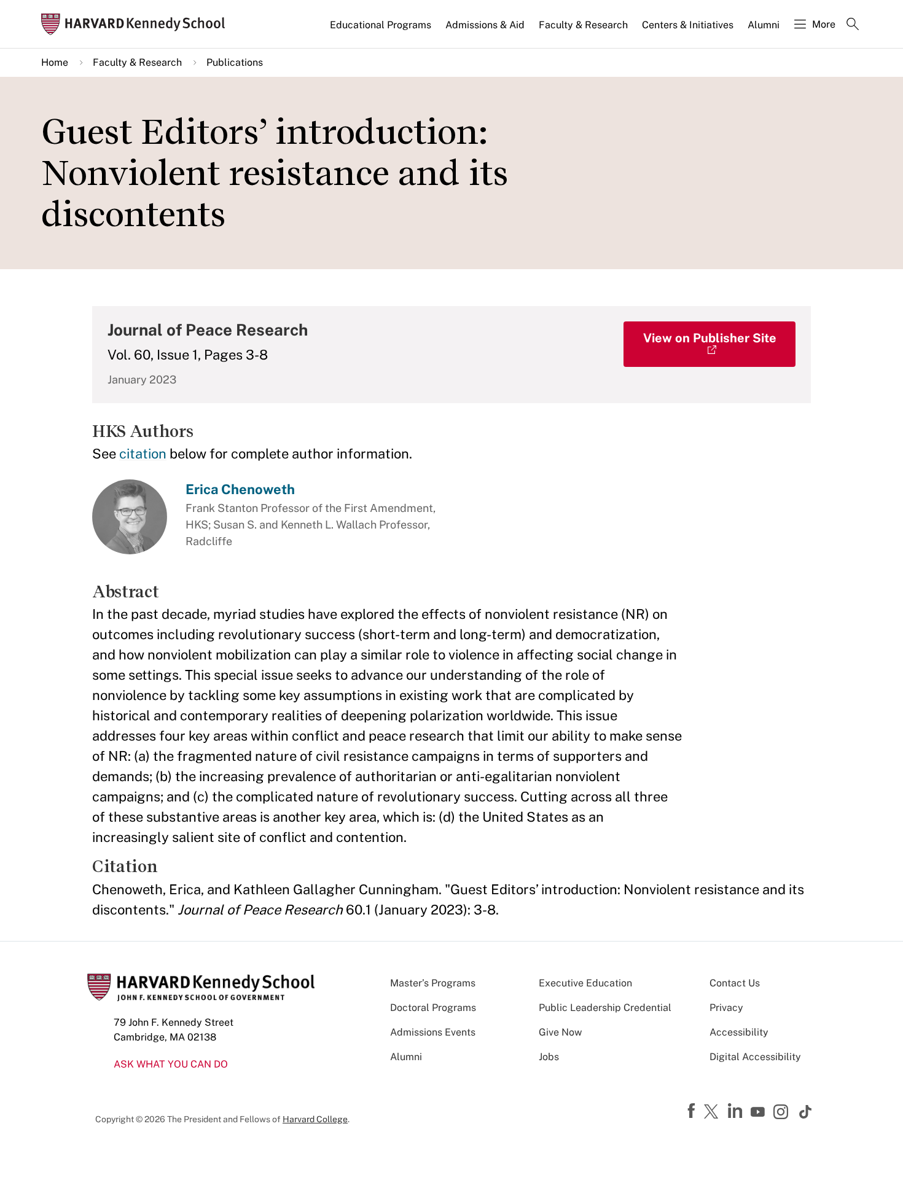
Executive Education (585, 983)
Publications (234, 62)
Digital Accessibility (755, 1057)
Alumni (764, 25)
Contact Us (735, 983)
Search (852, 25)
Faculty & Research (583, 25)
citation (142, 454)
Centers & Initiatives (687, 25)
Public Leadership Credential (605, 1007)
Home (54, 62)
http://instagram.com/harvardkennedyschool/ (782, 1113)
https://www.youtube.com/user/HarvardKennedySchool (759, 1112)
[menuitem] (381, 30)
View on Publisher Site (709, 338)
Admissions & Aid (485, 25)
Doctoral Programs (433, 1007)
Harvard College (315, 1119)
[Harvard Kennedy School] (137, 24)
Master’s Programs (432, 983)
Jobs (549, 1057)
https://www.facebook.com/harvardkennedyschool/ (693, 1111)
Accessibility (739, 1032)
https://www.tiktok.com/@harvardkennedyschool (806, 1111)
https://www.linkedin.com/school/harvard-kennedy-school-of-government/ (736, 1111)
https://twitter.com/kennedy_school (713, 1112)
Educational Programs (380, 25)
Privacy (726, 1007)
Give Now (560, 1032)
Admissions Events (432, 1032)
